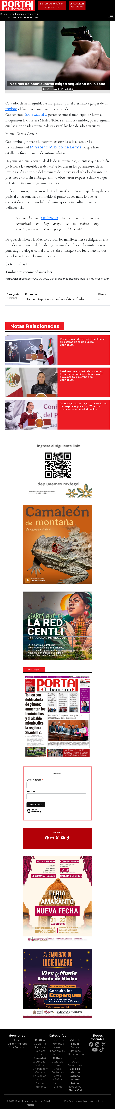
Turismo (57, 1086)
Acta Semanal (17, 1047)
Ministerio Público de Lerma (56, 147)
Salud (39, 1079)
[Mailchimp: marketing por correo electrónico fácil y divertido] (34, 812)
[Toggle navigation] (111, 15)
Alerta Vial (75, 1090)
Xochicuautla (35, 114)
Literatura (57, 1061)
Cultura (57, 1058)
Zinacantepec (76, 1054)
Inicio (17, 1040)
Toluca (75, 1047)
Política (40, 1040)
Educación (40, 1076)
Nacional (12, 298)
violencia (49, 218)
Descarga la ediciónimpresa (52, 5)
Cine (57, 1065)
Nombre (31, 791)
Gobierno (40, 1043)
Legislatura (40, 1054)
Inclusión (57, 1047)
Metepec (75, 1051)
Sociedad (40, 1058)
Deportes (75, 1086)
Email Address (35, 780)
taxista (11, 109)
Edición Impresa (17, 1043)
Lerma (75, 1058)
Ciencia (57, 1083)
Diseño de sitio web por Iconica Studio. (84, 1101)
